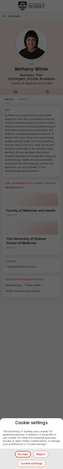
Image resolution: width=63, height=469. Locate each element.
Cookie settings (32, 463)
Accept (23, 454)
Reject (40, 454)
